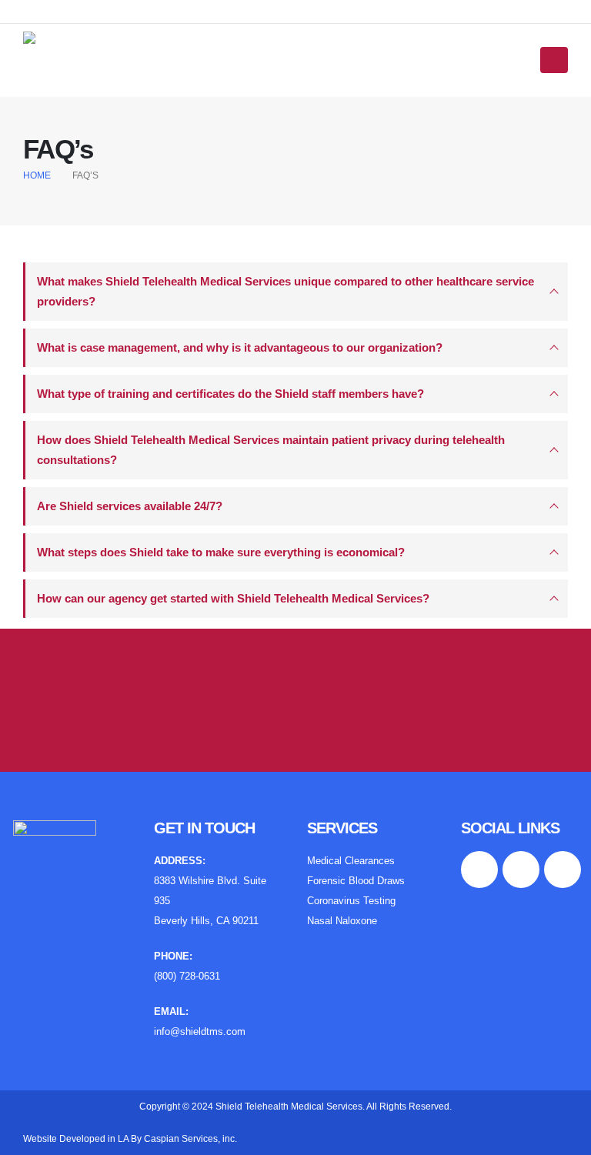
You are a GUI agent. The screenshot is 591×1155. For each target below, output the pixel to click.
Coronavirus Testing (351, 901)
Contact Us (296, 692)
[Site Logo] (70, 60)
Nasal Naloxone (342, 921)
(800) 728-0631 (187, 976)
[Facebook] (34, 11)
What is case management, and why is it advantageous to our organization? (239, 347)
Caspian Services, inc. (190, 1138)
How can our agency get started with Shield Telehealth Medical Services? (233, 598)
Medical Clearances (351, 861)
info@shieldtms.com (199, 1031)
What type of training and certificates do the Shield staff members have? (230, 393)
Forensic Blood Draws (356, 881)
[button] (554, 60)
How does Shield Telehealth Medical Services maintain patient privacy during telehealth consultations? (271, 449)
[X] (67, 11)
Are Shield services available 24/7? (129, 505)
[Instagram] (100, 11)
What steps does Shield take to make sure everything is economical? (221, 552)
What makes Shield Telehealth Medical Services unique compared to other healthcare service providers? (285, 291)
